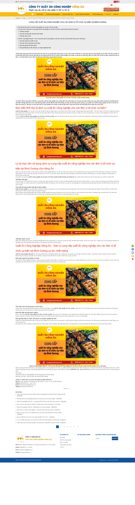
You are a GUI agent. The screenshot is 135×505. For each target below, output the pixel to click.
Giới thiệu (40, 14)
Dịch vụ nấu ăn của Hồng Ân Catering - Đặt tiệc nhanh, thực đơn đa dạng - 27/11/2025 (38, 404)
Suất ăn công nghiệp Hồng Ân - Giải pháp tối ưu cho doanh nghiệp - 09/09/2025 (37, 407)
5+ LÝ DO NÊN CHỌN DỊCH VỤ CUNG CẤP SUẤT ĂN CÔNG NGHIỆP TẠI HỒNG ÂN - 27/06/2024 (41, 420)
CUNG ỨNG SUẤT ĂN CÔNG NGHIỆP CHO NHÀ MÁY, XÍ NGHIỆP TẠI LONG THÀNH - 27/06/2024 (41, 422)
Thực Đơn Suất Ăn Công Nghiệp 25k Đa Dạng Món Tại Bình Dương (35, 374)
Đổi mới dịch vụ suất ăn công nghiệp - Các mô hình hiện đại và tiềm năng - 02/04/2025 (38, 410)
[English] (118, 2)
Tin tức (108, 14)
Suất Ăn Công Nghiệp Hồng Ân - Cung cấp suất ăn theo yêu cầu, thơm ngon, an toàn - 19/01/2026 (41, 401)
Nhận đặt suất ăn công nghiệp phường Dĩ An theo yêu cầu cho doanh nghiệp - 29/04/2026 (39, 398)
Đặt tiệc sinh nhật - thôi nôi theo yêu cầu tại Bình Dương (32, 376)
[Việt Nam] (115, 2)
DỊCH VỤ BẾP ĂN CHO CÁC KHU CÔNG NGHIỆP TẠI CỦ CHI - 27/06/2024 (36, 417)
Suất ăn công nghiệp (53, 14)
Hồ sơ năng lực (98, 14)
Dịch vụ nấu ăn (68, 14)
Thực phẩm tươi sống (83, 14)
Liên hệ (116, 14)
